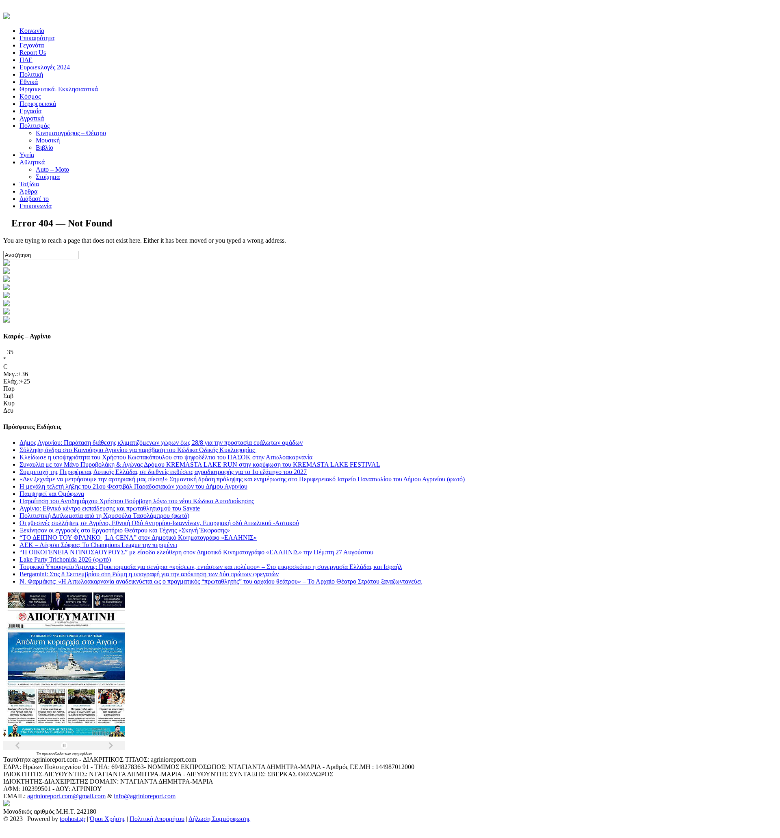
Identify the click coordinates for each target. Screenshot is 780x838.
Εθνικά (29, 81)
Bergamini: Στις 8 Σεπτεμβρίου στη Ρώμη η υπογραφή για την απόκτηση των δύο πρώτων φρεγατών (149, 574)
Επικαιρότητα (37, 37)
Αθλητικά (32, 162)
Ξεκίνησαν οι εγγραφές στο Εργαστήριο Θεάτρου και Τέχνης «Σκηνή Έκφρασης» (125, 530)
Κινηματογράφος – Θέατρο (71, 132)
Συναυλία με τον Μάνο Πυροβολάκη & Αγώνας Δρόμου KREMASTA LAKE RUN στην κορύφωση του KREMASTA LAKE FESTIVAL (200, 464)
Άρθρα (28, 191)
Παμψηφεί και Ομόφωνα (52, 493)
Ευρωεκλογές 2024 (45, 67)
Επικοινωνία (36, 205)
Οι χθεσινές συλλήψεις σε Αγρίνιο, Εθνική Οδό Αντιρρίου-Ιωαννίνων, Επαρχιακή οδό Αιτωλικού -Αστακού (159, 522)
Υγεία (27, 154)
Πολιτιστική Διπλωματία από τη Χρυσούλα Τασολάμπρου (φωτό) (104, 515)
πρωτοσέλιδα (53, 754)
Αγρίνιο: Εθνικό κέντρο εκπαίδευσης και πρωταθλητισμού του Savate (110, 508)
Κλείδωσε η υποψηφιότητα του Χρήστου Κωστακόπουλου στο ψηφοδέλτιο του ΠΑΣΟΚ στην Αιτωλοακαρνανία (166, 457)
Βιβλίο (44, 147)
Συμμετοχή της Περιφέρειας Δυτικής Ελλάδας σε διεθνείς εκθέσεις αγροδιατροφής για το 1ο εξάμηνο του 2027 (163, 471)
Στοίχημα (48, 176)
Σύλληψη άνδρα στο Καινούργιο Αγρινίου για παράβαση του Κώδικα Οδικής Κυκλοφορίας (138, 449)
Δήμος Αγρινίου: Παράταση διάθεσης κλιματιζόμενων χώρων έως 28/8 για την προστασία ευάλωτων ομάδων (161, 442)
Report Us (33, 52)
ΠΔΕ (26, 59)
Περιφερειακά (38, 103)
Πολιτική (31, 74)
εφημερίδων (82, 754)
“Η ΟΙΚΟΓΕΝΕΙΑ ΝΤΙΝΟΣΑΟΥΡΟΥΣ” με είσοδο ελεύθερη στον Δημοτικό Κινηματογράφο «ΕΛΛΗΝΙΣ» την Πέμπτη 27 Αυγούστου (196, 552)
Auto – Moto (52, 169)
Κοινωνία (32, 30)
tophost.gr (72, 818)
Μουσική (48, 140)
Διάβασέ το (34, 198)
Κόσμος (30, 96)
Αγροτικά (32, 118)
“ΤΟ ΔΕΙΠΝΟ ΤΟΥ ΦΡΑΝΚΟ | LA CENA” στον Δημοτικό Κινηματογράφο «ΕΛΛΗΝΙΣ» (138, 537)
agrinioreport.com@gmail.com (66, 796)
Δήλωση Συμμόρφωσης (219, 818)
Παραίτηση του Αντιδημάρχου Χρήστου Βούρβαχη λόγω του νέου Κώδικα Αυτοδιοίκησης (137, 501)
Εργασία (30, 111)
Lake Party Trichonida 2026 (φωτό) (65, 559)
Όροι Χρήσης (107, 818)
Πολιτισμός (35, 125)
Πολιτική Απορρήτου (157, 818)
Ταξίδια (29, 184)
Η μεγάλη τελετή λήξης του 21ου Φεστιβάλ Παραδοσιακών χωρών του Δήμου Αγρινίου (133, 486)
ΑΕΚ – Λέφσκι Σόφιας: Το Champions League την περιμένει (98, 544)
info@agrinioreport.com (145, 796)
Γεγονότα (32, 45)
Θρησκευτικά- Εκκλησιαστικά (59, 89)
